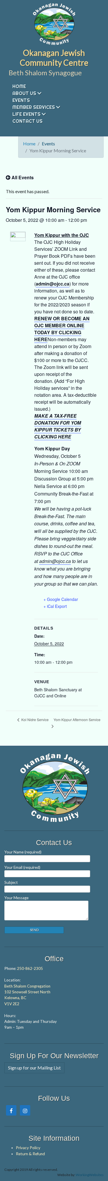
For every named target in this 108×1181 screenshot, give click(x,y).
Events (21, 100)
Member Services (33, 107)
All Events (22, 177)
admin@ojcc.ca (52, 283)
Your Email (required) (22, 867)
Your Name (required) (22, 852)
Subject (11, 882)
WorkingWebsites (90, 1175)
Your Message (16, 897)
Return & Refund (30, 1153)
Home (19, 86)
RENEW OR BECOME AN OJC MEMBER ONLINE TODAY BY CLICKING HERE (62, 329)
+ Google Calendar (60, 599)
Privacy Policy (28, 1147)
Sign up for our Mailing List (34, 1067)
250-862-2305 (30, 968)
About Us (24, 93)
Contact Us (27, 121)
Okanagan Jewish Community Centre (54, 57)
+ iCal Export (55, 606)
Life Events (26, 114)
